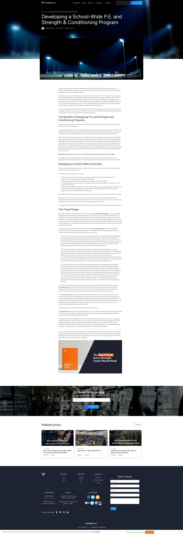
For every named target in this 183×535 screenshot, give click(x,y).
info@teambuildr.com (49, 498)
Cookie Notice (96, 531)
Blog (46, 11)
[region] (91, 532)
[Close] (180, 532)
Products (89, 3)
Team (63, 477)
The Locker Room (98, 480)
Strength (81, 477)
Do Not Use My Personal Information (135, 532)
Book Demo (126, 2)
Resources (108, 3)
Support (98, 477)
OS (81, 482)
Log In (118, 2)
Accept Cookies (149, 532)
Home (42, 11)
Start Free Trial (136, 3)
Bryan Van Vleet (50, 28)
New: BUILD (76, 3)
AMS (81, 480)
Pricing (83, 3)
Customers (99, 3)
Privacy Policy (94, 527)
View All (138, 424)
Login (98, 482)
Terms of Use (102, 527)
